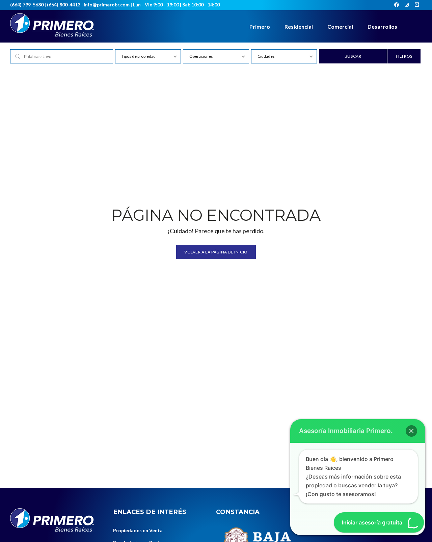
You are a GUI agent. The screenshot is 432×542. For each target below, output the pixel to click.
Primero (259, 26)
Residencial (299, 26)
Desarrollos (382, 26)
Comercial (340, 26)
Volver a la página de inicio (216, 251)
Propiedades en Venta (138, 530)
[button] (411, 431)
